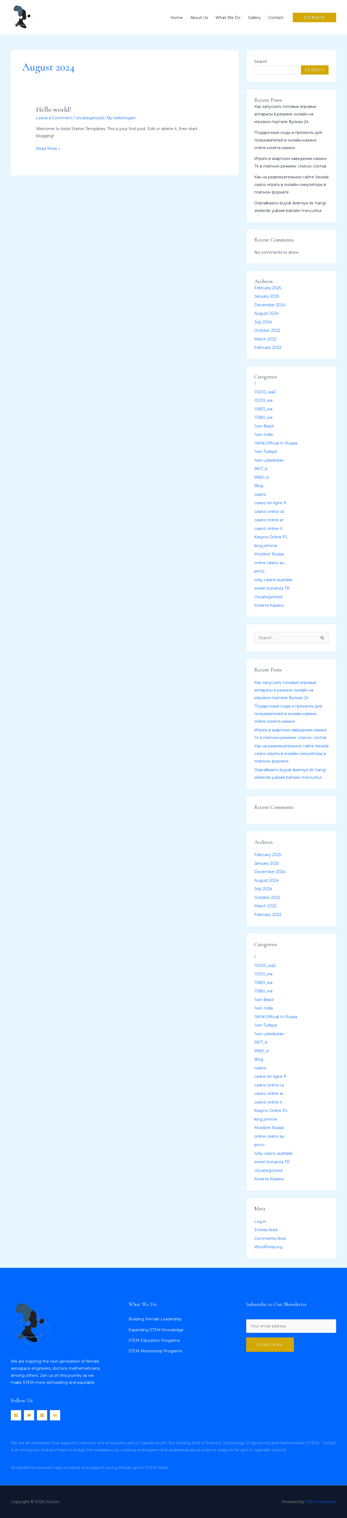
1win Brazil (264, 426)
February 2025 (267, 287)
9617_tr (261, 468)
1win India (263, 434)
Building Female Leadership (154, 1319)
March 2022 (265, 339)
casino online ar (268, 519)
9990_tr (261, 477)
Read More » (48, 148)
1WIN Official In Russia (275, 443)
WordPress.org (268, 1246)
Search (260, 61)
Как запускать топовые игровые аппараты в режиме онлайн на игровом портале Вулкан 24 (285, 114)
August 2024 (266, 313)
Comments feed (270, 1238)
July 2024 (263, 322)
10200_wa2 (265, 392)
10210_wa (263, 400)
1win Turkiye (265, 451)
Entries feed (265, 1229)
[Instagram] (42, 1415)
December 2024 (269, 305)
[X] (29, 1415)
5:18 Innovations (321, 1501)
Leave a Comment (54, 117)
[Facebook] (16, 1415)
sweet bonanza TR (272, 588)
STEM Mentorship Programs (155, 1351)
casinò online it (268, 528)
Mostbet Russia (269, 554)
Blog (258, 485)
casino (260, 494)
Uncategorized (89, 117)
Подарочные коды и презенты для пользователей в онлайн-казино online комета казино (288, 140)
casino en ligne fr (270, 502)
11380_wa (263, 417)
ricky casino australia (273, 579)
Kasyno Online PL (271, 537)
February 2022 (267, 347)
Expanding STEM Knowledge (156, 1329)
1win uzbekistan (269, 460)
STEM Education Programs (154, 1340)
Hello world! (53, 109)
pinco (259, 571)
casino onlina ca (269, 511)
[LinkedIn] (55, 1415)
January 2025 (266, 296)
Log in (260, 1221)
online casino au (269, 562)
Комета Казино (269, 605)
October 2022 (267, 330)
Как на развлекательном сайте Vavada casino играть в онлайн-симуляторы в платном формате (291, 185)
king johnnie (265, 545)
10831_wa (263, 409)
